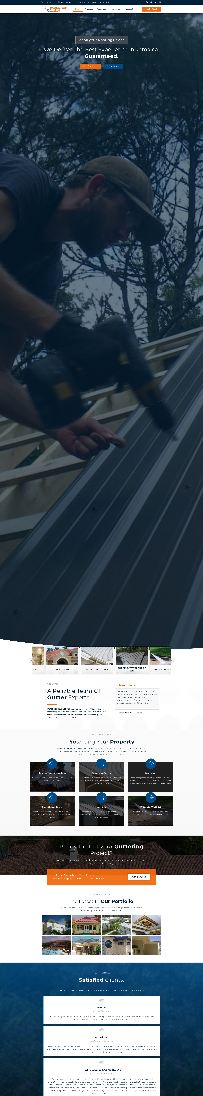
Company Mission (127, 685)
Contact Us (115, 9)
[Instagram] (151, 2)
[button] (151, 9)
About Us (130, 9)
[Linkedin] (160, 2)
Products (89, 9)
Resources (101, 9)
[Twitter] (155, 2)
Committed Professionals (130, 713)
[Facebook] (147, 2)
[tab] (137, 685)
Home (78, 9)
